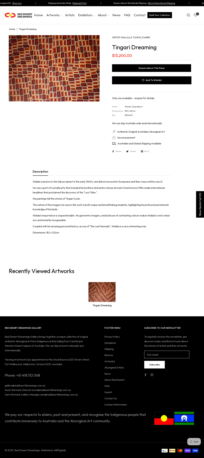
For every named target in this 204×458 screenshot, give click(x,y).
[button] (188, 15)
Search (108, 392)
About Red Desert (114, 379)
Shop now (12, 3)
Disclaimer (110, 342)
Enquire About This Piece (151, 68)
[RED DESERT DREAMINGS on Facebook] (145, 374)
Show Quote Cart (200, 204)
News (107, 373)
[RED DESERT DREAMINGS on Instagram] (152, 374)
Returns (108, 355)
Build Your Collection (159, 15)
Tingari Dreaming (102, 305)
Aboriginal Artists (114, 367)
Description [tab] (40, 171)
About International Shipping (156, 3)
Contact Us (110, 398)
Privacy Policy (112, 336)
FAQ (106, 386)
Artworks (109, 361)
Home (12, 29)
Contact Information (115, 404)
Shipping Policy (75, 3)
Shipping (109, 348)
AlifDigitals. (60, 450)
